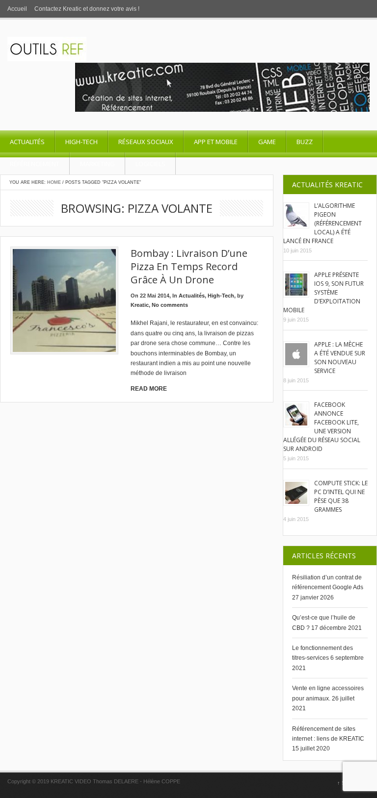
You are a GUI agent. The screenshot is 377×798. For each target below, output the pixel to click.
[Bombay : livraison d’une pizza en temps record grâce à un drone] (64, 300)
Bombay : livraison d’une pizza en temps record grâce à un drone (189, 266)
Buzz (304, 141)
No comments (170, 305)
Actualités (27, 141)
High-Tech (81, 141)
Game (267, 141)
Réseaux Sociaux (145, 141)
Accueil (17, 8)
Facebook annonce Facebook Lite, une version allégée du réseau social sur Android (321, 426)
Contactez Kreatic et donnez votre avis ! (86, 8)
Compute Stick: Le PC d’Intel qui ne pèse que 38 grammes (341, 496)
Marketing (97, 163)
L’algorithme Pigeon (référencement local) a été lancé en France (322, 223)
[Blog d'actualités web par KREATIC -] (46, 59)
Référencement (34, 163)
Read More (149, 388)
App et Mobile (216, 141)
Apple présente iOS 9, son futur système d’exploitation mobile (323, 292)
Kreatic (140, 305)
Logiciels (150, 163)
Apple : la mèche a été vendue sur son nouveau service (339, 357)
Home (54, 182)
